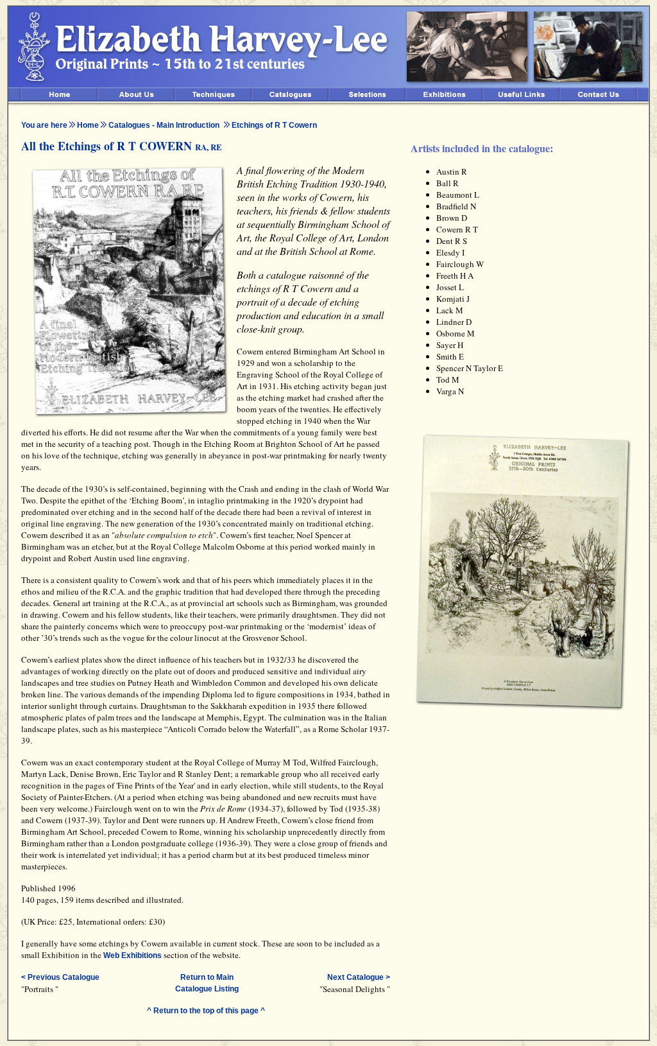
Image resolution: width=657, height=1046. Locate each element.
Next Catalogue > (358, 977)
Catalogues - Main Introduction (163, 125)
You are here (44, 125)
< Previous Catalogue (60, 977)
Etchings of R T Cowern (274, 125)
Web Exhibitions (132, 955)
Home (88, 125)
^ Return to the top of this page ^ (206, 1010)
